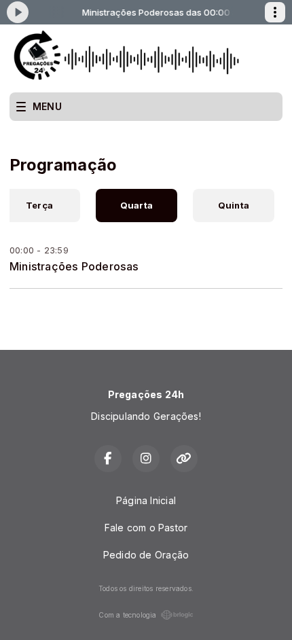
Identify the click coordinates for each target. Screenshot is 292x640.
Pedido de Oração (146, 555)
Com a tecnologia (127, 615)
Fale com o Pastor (146, 527)
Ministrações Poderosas (74, 266)
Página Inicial (146, 500)
